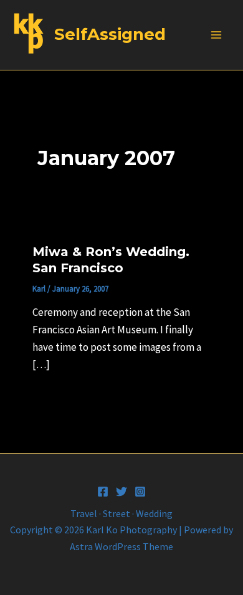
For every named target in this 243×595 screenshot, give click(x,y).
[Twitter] (121, 491)
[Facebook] (102, 491)
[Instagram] (140, 491)
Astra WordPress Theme (121, 546)
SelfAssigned (110, 34)
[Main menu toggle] (216, 35)
